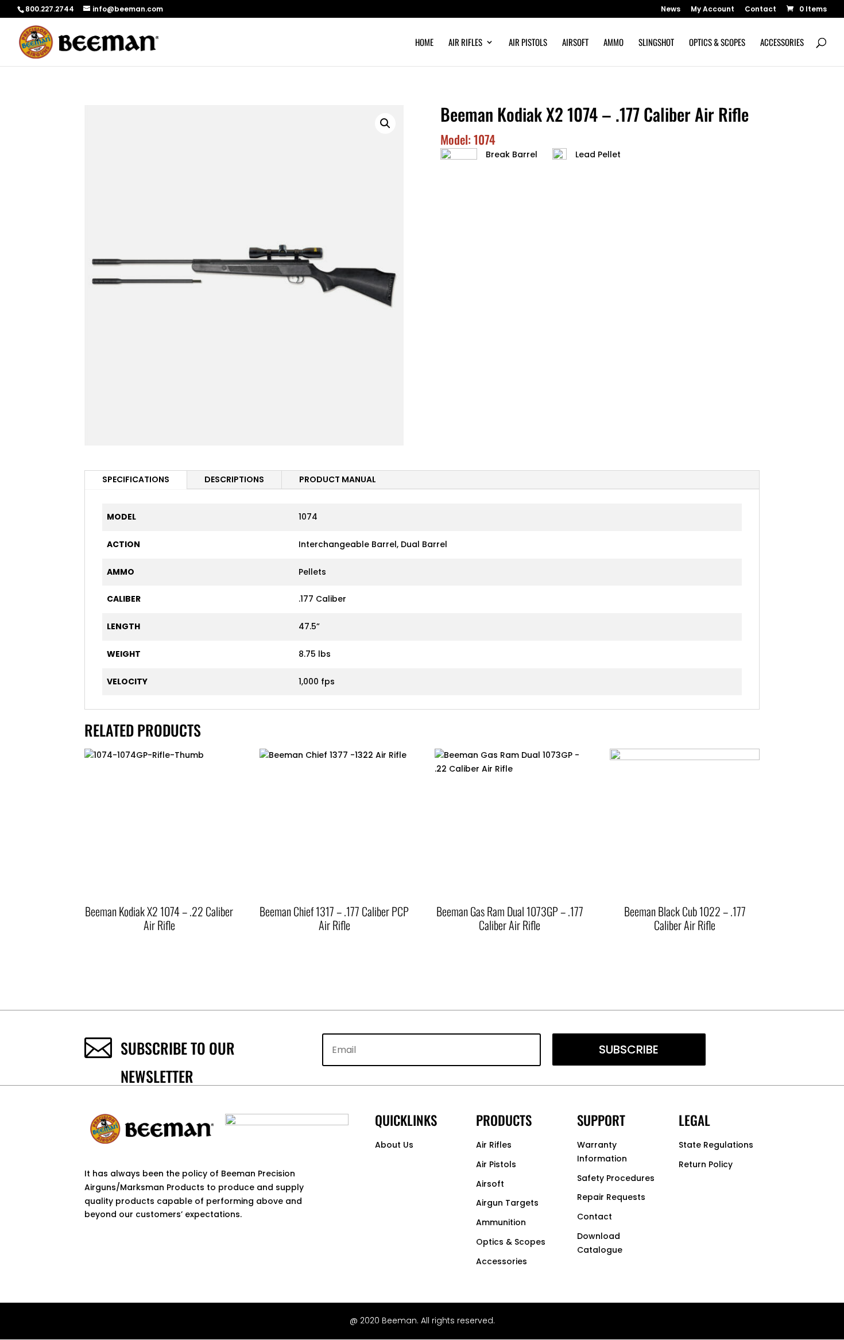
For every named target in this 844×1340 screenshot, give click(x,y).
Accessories (782, 43)
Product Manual (337, 479)
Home (424, 43)
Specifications (135, 479)
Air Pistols (528, 43)
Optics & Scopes (717, 43)
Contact (760, 10)
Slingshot (656, 43)
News (670, 10)
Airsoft (575, 43)
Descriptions (234, 479)
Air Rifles (465, 43)
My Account (712, 10)
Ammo (613, 43)
